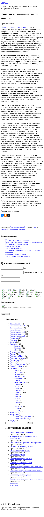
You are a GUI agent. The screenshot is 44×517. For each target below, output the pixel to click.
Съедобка (4, 3)
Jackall (16, 386)
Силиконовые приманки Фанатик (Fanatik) (26, 471)
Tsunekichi (18, 406)
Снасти (13, 362)
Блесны (17, 346)
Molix (16, 398)
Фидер (12, 421)
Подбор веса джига (17, 455)
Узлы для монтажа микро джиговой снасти (26, 479)
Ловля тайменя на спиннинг (16, 248)
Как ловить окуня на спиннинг (17, 240)
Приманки (5, 229)
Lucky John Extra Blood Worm (21, 463)
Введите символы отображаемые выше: (16, 308)
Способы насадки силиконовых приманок (26, 467)
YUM (16, 408)
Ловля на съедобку (17, 334)
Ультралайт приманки (22, 417)
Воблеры (17, 348)
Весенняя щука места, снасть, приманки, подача (23, 242)
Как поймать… (16, 330)
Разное (12, 354)
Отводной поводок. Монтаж (21, 459)
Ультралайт (14, 415)
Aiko (16, 370)
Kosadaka (18, 390)
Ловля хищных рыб (17, 227)
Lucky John (18, 392)
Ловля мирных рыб (17, 332)
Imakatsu (17, 384)
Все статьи (14, 483)
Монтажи (13, 340)
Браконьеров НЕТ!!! (17, 326)
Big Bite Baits (19, 376)
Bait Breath (18, 372)
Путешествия (15, 352)
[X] (8, 215)
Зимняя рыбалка (16, 328)
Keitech (17, 388)
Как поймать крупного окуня (16, 244)
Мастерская (14, 338)
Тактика (22, 229)
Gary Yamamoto (20, 382)
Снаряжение (15, 360)
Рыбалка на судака (12, 246)
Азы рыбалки (15, 324)
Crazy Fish (18, 378)
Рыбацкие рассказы (17, 358)
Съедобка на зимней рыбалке (21, 447)
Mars (16, 394)
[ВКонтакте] (2, 215)
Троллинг (13, 412)
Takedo (17, 402)
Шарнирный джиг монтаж (20, 451)
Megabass (18, 396)
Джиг (16, 350)
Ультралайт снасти (21, 419)
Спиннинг (14, 229)
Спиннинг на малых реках (15, 254)
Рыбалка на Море (16, 356)
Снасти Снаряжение (18, 364)
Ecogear (17, 380)
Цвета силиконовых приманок (22, 432)
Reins (16, 400)
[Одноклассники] (5, 215)
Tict (15, 404)
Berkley (17, 374)
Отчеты (13, 342)
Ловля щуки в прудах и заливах (17, 256)
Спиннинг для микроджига (20, 475)
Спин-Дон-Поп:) (16, 366)
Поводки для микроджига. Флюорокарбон (26, 443)
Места (35, 227)
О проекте (14, 485)
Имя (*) (27, 268)
